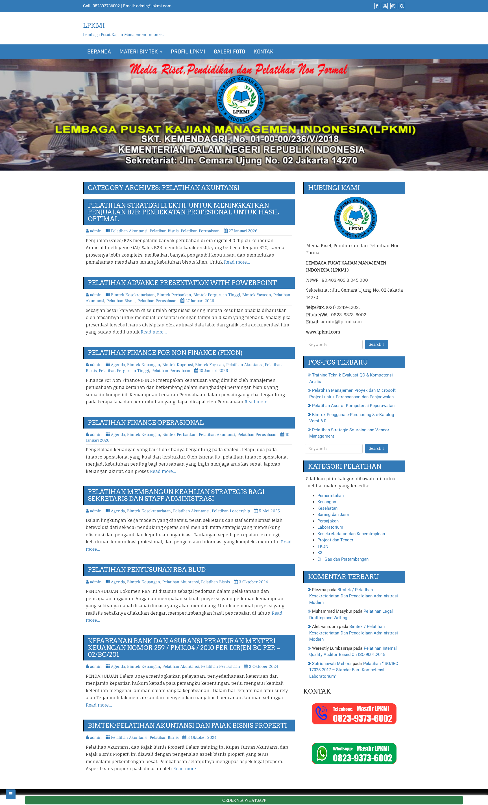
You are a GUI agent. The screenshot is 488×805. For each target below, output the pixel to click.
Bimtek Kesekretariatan (133, 294)
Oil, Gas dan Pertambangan (343, 559)
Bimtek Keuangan (143, 364)
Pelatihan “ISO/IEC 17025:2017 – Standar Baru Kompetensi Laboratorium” (353, 670)
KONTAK (263, 52)
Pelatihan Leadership (231, 510)
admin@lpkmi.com (153, 5)
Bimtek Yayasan (256, 294)
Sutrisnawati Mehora (332, 663)
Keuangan (326, 501)
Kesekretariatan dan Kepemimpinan (351, 533)
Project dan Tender (335, 540)
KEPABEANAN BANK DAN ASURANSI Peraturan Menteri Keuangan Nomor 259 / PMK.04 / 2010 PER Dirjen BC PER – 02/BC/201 (184, 647)
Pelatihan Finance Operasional (146, 422)
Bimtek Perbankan (174, 294)
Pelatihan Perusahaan (200, 230)
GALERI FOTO (229, 52)
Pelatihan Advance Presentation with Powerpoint (182, 283)
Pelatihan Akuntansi (129, 230)
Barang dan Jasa (333, 514)
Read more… (237, 262)
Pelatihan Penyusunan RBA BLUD (147, 569)
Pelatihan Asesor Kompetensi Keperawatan (353, 405)
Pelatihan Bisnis (164, 230)
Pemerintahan (330, 495)
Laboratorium (330, 527)
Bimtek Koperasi (177, 364)
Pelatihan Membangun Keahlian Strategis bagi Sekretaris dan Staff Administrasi (176, 495)
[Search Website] (401, 6)
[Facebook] (376, 6)
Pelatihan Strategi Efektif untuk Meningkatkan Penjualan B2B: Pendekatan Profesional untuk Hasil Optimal (183, 212)
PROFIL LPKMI (188, 52)
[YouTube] (384, 6)
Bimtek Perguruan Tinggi (216, 294)
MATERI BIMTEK (139, 52)
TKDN (322, 546)
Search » (376, 344)
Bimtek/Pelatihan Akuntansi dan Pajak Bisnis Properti (187, 725)
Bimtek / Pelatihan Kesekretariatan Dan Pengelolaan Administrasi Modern (353, 596)
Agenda (118, 364)
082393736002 (106, 5)
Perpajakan (328, 521)
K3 (319, 552)
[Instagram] (392, 6)
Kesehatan (327, 508)
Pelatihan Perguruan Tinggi (124, 370)
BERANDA (99, 52)
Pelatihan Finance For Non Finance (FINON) (165, 352)
